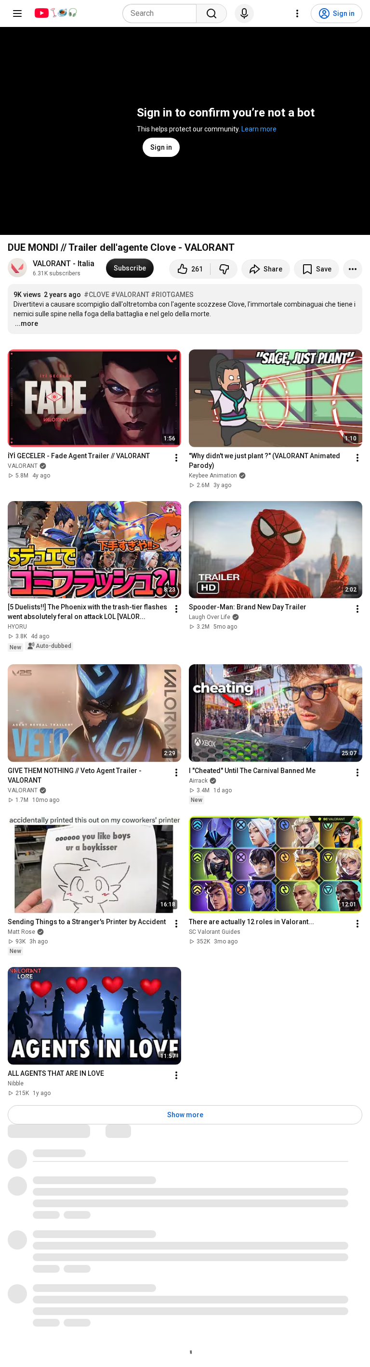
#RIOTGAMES (172, 294)
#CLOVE (96, 294)
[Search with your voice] (244, 13)
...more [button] (26, 323)
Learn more (259, 129)
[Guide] (17, 13)
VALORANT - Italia (63, 263)
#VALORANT (130, 294)
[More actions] (352, 269)
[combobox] (162, 13)
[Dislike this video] (224, 269)
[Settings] (297, 13)
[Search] (211, 13)
